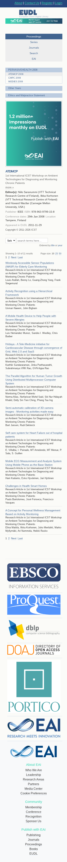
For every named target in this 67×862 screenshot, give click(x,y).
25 (56, 253)
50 (60, 253)
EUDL (33, 853)
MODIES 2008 (15, 81)
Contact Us (32, 3)
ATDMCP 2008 (15, 74)
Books (33, 849)
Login (58, 3)
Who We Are (33, 770)
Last (20, 257)
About (18, 3)
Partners (33, 784)
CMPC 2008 (14, 78)
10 (53, 253)
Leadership (33, 774)
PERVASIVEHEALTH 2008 (22, 69)
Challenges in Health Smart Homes (26, 485)
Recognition (33, 816)
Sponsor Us (33, 821)
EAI (34, 58)
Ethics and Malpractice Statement (26, 95)
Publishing (33, 835)
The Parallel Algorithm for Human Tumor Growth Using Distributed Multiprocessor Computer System (33, 379)
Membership (33, 807)
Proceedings (33, 844)
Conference (33, 811)
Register (47, 3)
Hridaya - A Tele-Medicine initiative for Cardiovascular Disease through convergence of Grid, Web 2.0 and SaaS (33, 348)
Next (13, 257)
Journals (33, 839)
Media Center (33, 788)
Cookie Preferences (33, 793)
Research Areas (33, 779)
